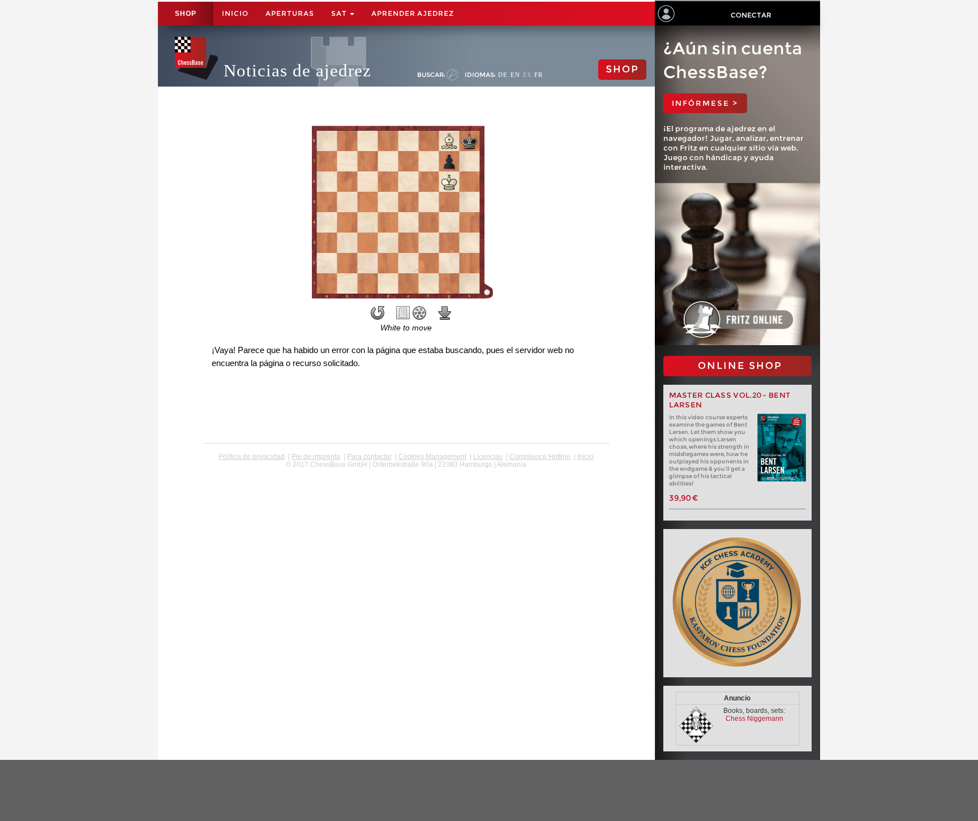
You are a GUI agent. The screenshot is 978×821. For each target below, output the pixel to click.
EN (515, 74)
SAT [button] (340, 13)
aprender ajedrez (412, 13)
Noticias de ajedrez (297, 70)
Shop (185, 14)
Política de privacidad (251, 457)
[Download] (445, 313)
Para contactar (369, 457)
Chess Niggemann (754, 719)
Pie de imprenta (315, 457)
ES (527, 74)
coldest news (406, 472)
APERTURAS (289, 13)
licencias (488, 457)
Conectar (751, 15)
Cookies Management (432, 457)
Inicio (235, 13)
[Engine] (419, 313)
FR (538, 74)
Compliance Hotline (539, 457)
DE (503, 74)
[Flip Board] (377, 313)
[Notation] (403, 313)
